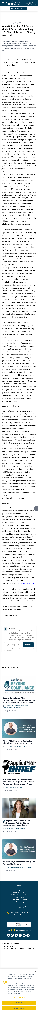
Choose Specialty (16, 8)
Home (6, 948)
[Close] (36, 971)
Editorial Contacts (19, 892)
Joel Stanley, (25, 706)
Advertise (19, 888)
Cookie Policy (17, 993)
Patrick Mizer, (9, 746)
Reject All (19, 1003)
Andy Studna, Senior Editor (12, 707)
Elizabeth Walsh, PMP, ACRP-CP (15, 828)
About (19, 885)
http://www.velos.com (25, 583)
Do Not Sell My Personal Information (19, 895)
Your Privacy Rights (19, 902)
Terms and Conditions (19, 899)
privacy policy (9, 650)
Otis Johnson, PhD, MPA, (13, 706)
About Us (14, 948)
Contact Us (19, 890)
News (22, 948)
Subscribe (27, 645)
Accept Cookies (19, 1008)
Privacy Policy (19, 897)
